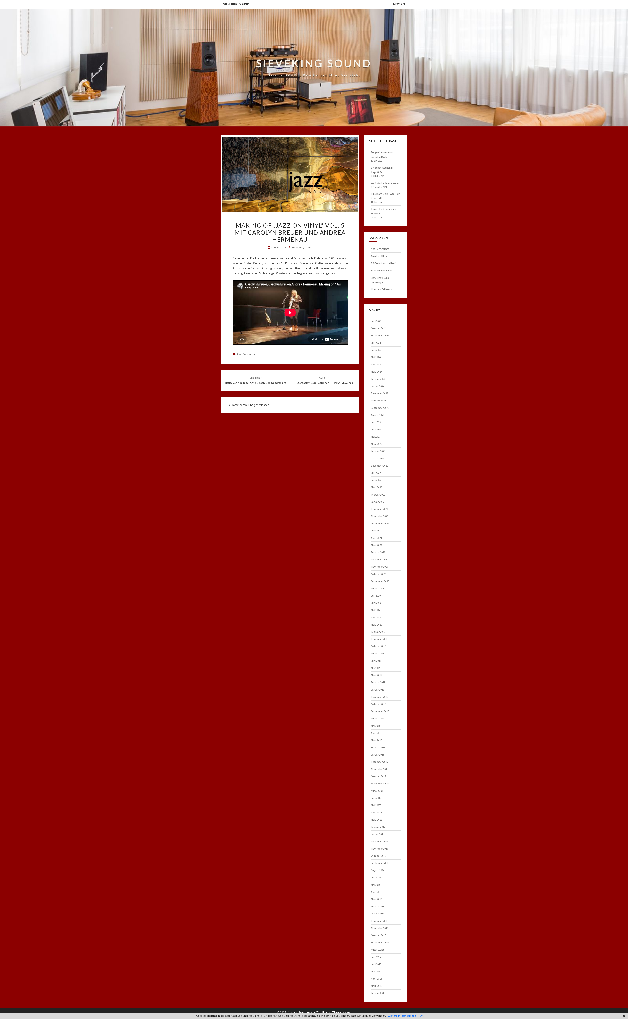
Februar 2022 (378, 494)
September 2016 (380, 863)
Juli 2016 (376, 877)
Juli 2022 (376, 472)
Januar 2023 (377, 458)
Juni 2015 (376, 964)
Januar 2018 (377, 754)
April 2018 (376, 733)
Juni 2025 (376, 321)
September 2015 (380, 942)
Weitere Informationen (402, 1016)
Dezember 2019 (379, 639)
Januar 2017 (377, 834)
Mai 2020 (376, 610)
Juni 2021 (376, 530)
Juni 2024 (376, 350)
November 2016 (379, 848)
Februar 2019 (378, 682)
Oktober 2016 (378, 855)
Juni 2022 (376, 480)
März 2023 (376, 443)
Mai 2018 (376, 725)
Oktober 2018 (378, 704)
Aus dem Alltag (246, 354)
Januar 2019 (377, 689)
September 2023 (380, 407)
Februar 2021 (378, 552)
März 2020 (376, 624)
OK (422, 1016)
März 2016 (376, 899)
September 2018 (380, 711)
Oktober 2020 (378, 574)
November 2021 (379, 516)
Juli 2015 (376, 957)
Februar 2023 (378, 451)
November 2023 (379, 400)
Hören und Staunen (381, 270)
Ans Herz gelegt (380, 248)
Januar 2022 (377, 501)
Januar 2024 (377, 386)
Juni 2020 (376, 602)
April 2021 (376, 538)
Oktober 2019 (378, 646)
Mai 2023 (376, 436)
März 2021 (376, 545)
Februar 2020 (378, 631)
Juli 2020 (376, 595)
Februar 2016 (378, 906)
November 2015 (379, 928)
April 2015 (376, 978)
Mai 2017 (376, 805)
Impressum (399, 4)
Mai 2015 (376, 971)
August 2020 (377, 588)
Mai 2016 (376, 884)
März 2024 (376, 371)
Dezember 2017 (379, 761)
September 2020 (380, 581)
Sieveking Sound (236, 4)
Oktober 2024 (378, 328)
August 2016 (377, 870)
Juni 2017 (376, 798)
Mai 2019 (376, 668)
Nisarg (346, 1012)
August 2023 (377, 415)
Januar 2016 (377, 913)
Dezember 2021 (379, 509)
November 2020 (379, 566)
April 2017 (376, 812)
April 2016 (376, 892)
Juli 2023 (376, 422)
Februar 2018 (378, 747)
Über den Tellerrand (382, 289)
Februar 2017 (378, 826)
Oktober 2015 (378, 935)
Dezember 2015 (379, 921)
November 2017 (379, 769)
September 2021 (380, 523)
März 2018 (376, 740)
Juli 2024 (376, 342)
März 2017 (376, 819)
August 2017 (377, 790)
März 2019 (376, 675)
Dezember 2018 (379, 696)
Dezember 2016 (379, 841)
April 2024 (376, 364)
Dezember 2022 (379, 465)
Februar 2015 (378, 993)
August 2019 (377, 653)
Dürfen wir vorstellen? (383, 263)
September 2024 (380, 335)
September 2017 (380, 783)
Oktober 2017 (378, 776)
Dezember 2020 (379, 559)
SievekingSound (302, 247)
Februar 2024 (378, 379)
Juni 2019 (376, 660)
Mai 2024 (376, 357)
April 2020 (376, 617)
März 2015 (376, 985)
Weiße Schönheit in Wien (385, 182)
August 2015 (377, 949)
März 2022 (376, 487)
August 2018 (377, 718)
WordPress (323, 1012)
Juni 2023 (376, 429)
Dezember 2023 (379, 393)
